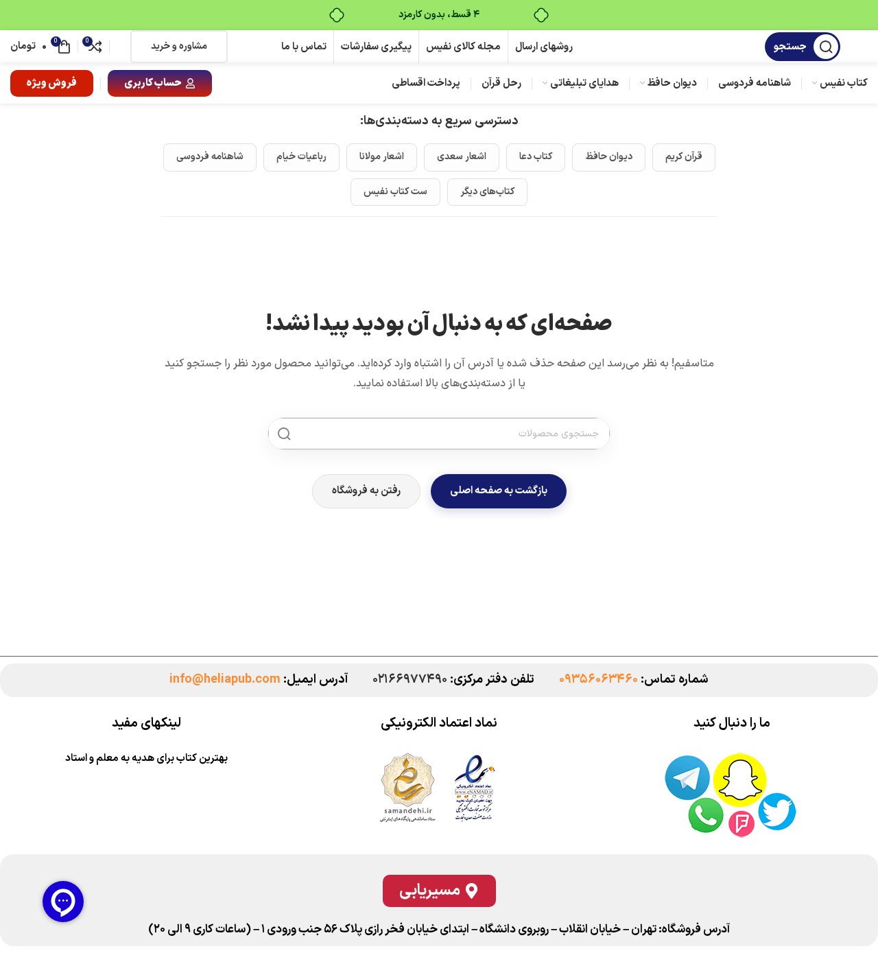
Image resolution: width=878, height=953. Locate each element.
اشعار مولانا (381, 157)
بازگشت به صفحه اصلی (498, 491)
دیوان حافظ (608, 157)
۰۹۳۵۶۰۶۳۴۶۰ (598, 679)
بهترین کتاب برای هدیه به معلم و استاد (146, 758)
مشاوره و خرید (179, 46)
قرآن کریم (683, 157)
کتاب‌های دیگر (487, 192)
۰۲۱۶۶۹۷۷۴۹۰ (409, 679)
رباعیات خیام (301, 157)
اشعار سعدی (461, 157)
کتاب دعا (535, 157)
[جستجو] (284, 433)
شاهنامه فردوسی (210, 157)
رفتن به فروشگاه (366, 491)
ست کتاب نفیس (395, 192)
